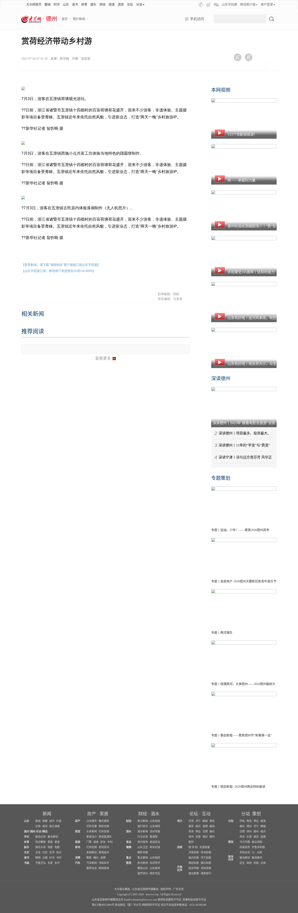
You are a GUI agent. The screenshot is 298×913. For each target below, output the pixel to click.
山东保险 (155, 826)
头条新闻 (91, 831)
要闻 (48, 4)
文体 (38, 826)
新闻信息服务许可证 (169, 899)
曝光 (96, 857)
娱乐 (93, 4)
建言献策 (193, 873)
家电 (77, 847)
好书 (52, 857)
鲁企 (128, 857)
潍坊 (205, 836)
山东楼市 (91, 821)
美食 (96, 842)
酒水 (155, 813)
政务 (45, 826)
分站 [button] (139, 4)
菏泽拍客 (206, 852)
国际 (32, 831)
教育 (128, 863)
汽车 (77, 863)
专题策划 (220, 478)
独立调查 (54, 826)
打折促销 (104, 831)
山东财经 (155, 821)
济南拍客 (193, 852)
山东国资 (155, 857)
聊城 (205, 821)
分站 (245, 813)
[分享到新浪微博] (239, 65)
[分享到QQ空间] (250, 65)
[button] (201, 4)
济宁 (198, 821)
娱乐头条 (40, 847)
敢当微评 (257, 857)
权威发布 (245, 847)
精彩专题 (142, 852)
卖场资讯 (104, 847)
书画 (26, 863)
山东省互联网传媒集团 (145, 889)
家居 (104, 813)
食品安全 (155, 842)
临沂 (198, 826)
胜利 (191, 842)
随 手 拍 (193, 847)
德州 (212, 836)
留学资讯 (142, 873)
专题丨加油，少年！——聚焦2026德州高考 (240, 530)
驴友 (103, 842)
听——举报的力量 (241, 180)
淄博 (205, 826)
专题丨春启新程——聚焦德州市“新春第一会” (241, 735)
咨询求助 (206, 868)
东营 (198, 836)
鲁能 (50, 842)
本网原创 (91, 852)
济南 (191, 821)
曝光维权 (104, 821)
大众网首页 (33, 4)
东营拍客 (204, 847)
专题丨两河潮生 (222, 632)
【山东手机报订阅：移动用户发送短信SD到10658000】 (58, 271)
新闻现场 (104, 868)
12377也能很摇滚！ (242, 134)
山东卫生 (142, 847)
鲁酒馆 (154, 836)
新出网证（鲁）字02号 (128, 904)
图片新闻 (79, 19)
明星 (50, 847)
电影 (57, 847)
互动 (206, 813)
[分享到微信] (264, 57)
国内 (26, 831)
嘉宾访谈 (91, 868)
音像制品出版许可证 (194, 899)
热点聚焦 (40, 842)
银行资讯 (142, 826)
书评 (59, 857)
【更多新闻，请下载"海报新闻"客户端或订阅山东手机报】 (60, 264)
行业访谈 (142, 836)
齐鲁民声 (179, 869)
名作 (57, 863)
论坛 (130, 4)
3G (253, 852)
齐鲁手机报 (258, 847)
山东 (66, 4)
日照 (205, 831)
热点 (59, 852)
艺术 (52, 852)
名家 (50, 863)
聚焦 (89, 857)
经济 (52, 821)
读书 (75, 4)
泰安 (191, 826)
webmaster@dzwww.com (143, 899)
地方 (179, 821)
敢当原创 (53, 836)
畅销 (38, 857)
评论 (26, 836)
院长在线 (155, 847)
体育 (84, 4)
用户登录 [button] (267, 4)
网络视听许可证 (151, 904)
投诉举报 (193, 868)
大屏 (259, 852)
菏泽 (191, 831)
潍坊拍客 (193, 863)
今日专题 (245, 842)
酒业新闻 (142, 831)
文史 (26, 852)
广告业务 (178, 889)
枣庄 (198, 831)
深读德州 (220, 378)
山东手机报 (229, 4)
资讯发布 (142, 842)
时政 (256, 863)
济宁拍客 (206, 857)
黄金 (57, 842)
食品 (128, 842)
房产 (91, 813)
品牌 (103, 857)
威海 (212, 826)
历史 (45, 852)
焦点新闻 (142, 821)
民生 (242, 863)
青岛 (212, 821)
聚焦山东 (142, 868)
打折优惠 (91, 826)
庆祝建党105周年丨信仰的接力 (251, 272)
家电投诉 (104, 852)
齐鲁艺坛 (40, 863)
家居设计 (91, 836)
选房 (121, 4)
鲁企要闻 (142, 857)
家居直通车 (105, 836)
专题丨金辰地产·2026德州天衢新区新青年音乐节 (243, 581)
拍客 (179, 847)
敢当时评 (230, 858)
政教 (45, 821)
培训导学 (155, 863)
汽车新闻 (91, 863)
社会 (59, 821)
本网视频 (220, 90)
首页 (65, 19)
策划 (256, 813)
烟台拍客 (206, 863)
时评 (57, 4)
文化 (38, 852)
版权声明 (166, 889)
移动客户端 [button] (247, 4)
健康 (128, 847)
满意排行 (206, 873)
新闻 (47, 813)
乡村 (110, 842)
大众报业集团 (122, 889)
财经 (102, 4)
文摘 (45, 857)
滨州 (191, 836)
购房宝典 (104, 826)
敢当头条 (40, 836)
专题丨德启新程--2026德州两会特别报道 (238, 786)
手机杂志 (245, 852)
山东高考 (155, 868)
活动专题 (155, 831)
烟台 (212, 831)
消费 (77, 857)
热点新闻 (142, 863)
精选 (45, 831)
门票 (89, 842)
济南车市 (104, 863)
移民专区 (155, 873)
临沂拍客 (193, 857)
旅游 (112, 4)
